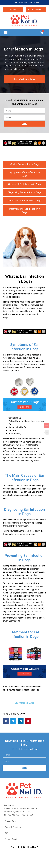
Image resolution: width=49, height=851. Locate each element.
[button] (5, 32)
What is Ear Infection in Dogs (24, 164)
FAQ (6, 833)
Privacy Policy (11, 821)
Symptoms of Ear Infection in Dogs (24, 174)
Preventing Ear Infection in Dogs (24, 200)
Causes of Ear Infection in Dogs (24, 184)
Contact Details (12, 839)
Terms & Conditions (13, 827)
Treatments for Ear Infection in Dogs (24, 210)
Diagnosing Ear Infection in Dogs (24, 192)
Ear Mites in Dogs (24, 702)
